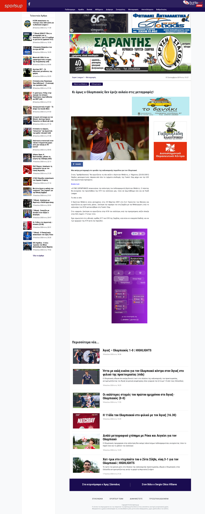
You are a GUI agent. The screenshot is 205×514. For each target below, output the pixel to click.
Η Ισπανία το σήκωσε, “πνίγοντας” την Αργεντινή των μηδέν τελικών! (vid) (42, 131)
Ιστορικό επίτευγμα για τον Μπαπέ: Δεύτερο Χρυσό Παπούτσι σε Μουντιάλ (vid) (43, 119)
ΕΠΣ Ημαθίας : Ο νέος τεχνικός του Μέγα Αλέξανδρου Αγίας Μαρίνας (43, 245)
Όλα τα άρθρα (38, 256)
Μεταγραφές (133, 10)
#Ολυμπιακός (96, 84)
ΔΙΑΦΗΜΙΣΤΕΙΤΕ (136, 499)
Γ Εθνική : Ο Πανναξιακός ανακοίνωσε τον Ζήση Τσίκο (43, 234)
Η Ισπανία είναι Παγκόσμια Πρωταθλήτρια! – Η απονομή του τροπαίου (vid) (43, 83)
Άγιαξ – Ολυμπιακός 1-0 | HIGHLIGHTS (127, 350)
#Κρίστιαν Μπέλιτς (80, 84)
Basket (89, 10)
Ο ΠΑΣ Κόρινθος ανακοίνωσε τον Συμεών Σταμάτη (43, 179)
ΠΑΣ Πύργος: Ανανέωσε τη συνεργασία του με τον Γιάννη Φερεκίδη (42, 168)
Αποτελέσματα (147, 10)
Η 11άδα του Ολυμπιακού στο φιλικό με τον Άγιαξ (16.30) (139, 415)
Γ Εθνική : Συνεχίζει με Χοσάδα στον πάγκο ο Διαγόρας (41, 212)
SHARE (78, 164)
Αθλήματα (99, 10)
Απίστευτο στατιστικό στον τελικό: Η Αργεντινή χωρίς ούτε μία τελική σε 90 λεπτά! (43, 144)
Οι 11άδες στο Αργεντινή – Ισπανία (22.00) (42, 223)
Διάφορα (109, 10)
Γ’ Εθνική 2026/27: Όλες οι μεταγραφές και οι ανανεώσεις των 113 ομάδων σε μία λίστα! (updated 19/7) (43, 36)
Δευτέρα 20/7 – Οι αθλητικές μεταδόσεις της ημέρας (42, 71)
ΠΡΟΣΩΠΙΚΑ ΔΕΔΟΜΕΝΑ (158, 499)
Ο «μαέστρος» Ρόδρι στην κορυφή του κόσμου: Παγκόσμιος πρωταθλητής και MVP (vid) (42, 96)
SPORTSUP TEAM (116, 499)
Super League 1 (78, 77)
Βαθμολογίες (161, 10)
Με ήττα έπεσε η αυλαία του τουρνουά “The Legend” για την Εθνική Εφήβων (43, 190)
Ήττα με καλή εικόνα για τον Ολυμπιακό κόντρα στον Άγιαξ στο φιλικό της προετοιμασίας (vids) (143, 372)
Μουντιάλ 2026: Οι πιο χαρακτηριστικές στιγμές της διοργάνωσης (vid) (42, 59)
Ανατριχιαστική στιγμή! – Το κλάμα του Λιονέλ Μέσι (43, 108)
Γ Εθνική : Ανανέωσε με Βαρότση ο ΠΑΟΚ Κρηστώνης (43, 201)
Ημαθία (81, 10)
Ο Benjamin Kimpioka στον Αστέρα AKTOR (42, 48)
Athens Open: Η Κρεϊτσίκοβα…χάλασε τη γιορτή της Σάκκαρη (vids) (42, 157)
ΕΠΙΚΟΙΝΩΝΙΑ (97, 499)
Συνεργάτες (120, 10)
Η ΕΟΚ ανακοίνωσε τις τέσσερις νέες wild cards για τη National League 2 (43, 23)
